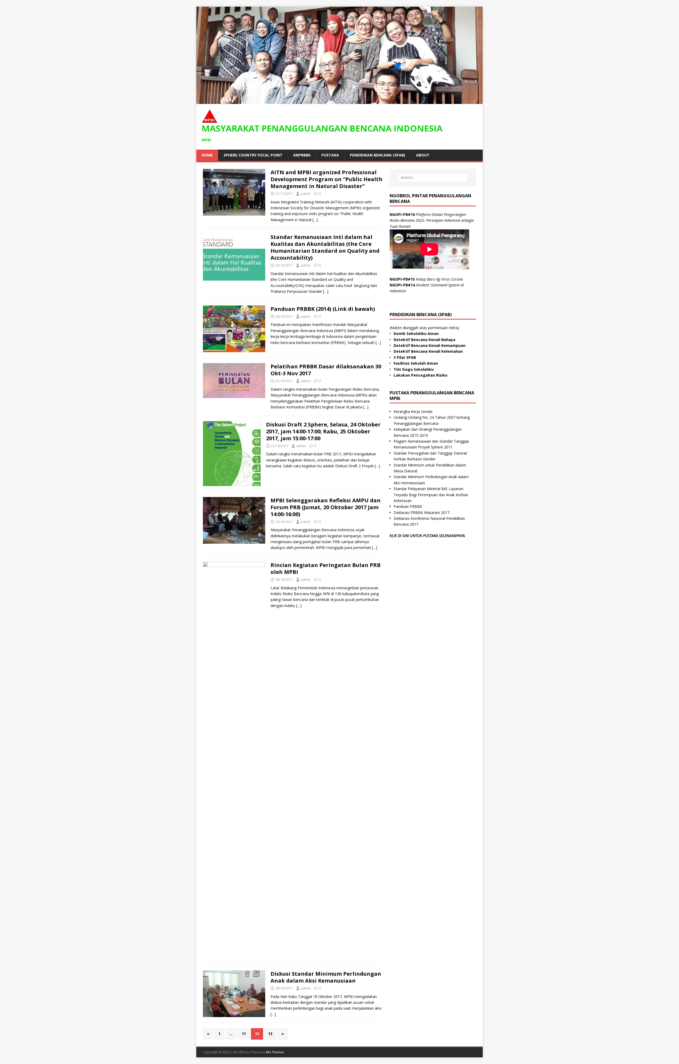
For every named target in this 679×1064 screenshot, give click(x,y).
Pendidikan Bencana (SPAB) (377, 155)
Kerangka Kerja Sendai (413, 411)
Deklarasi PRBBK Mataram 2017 (422, 512)
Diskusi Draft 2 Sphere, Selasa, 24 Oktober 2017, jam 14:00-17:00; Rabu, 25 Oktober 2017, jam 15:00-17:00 (323, 431)
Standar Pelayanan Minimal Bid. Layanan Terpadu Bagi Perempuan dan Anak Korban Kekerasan (431, 494)
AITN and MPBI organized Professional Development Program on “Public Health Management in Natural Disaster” (326, 179)
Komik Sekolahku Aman (416, 333)
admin (306, 193)
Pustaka (330, 155)
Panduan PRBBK (408, 506)
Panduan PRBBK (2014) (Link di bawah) (323, 308)
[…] (315, 219)
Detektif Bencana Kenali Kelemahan (428, 351)
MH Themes (275, 1052)
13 (270, 1033)
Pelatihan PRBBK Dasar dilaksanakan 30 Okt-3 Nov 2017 (326, 370)
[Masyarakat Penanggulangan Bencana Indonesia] (339, 100)
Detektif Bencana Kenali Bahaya (424, 339)
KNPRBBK (302, 155)
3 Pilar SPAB (405, 357)
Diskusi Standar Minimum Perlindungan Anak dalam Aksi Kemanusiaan (326, 977)
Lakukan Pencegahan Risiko (420, 375)
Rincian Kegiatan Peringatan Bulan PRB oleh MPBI (326, 568)
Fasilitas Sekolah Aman (416, 363)
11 (244, 1033)
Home (207, 155)
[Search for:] (433, 177)
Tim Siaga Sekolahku (414, 369)
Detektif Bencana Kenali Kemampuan (429, 345)
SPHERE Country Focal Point (253, 155)
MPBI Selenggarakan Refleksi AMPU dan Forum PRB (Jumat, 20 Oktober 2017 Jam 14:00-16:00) (326, 507)
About (422, 155)
